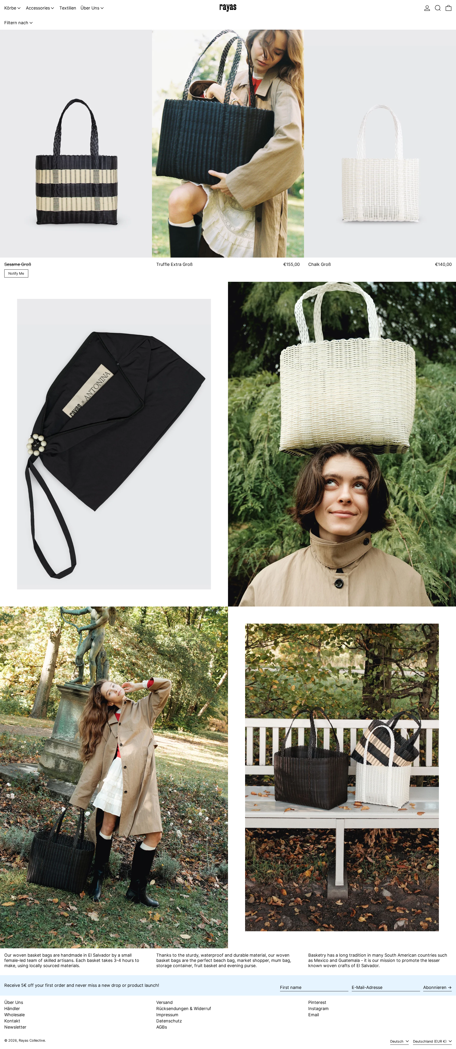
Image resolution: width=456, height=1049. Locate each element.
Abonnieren (434, 987)
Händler (12, 1008)
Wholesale (14, 1014)
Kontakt (12, 1020)
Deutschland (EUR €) (430, 1041)
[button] (438, 8)
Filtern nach (16, 22)
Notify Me (16, 273)
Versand (164, 1002)
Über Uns (13, 1002)
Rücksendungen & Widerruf (183, 1008)
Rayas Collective (32, 1040)
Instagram (318, 1008)
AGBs (161, 1027)
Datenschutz (169, 1020)
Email (313, 1014)
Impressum (167, 1014)
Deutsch (397, 1041)
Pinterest (317, 1002)
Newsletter (15, 1027)
